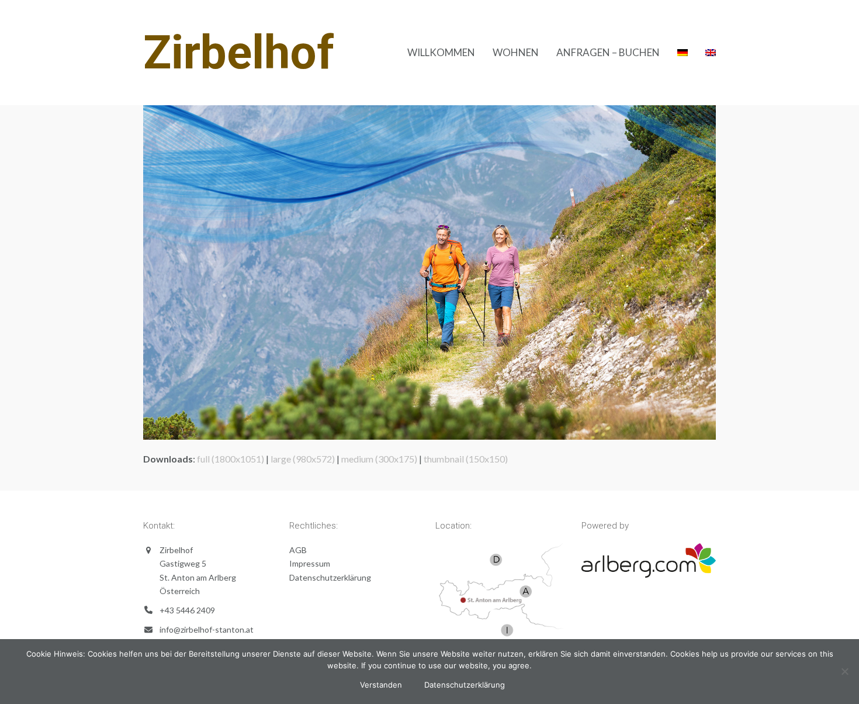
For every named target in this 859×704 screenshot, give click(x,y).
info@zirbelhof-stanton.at (207, 629)
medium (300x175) (379, 458)
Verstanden (381, 684)
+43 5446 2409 (187, 610)
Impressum (309, 563)
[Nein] (844, 671)
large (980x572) (303, 458)
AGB (298, 550)
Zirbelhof (238, 52)
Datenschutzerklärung (330, 577)
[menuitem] (683, 52)
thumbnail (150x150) (466, 458)
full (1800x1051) (230, 458)
